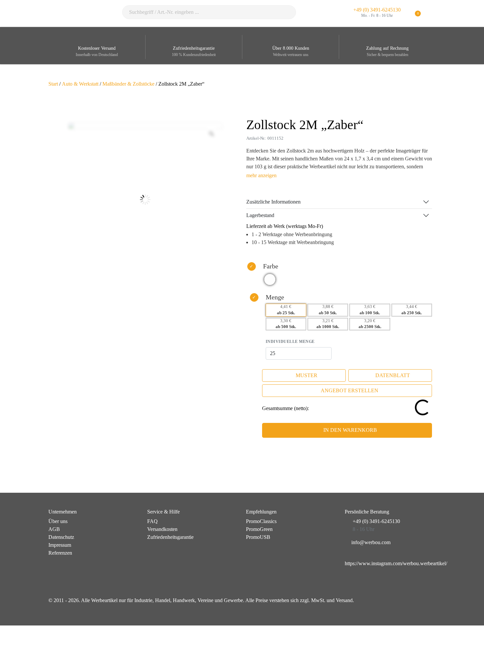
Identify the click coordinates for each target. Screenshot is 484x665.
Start (53, 84)
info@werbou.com (370, 542)
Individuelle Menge (290, 341)
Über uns (57, 521)
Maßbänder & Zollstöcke (128, 84)
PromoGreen (259, 529)
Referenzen (60, 553)
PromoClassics (261, 521)
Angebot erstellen (349, 390)
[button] (431, 13)
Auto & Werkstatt (80, 84)
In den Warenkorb (350, 430)
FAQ (152, 521)
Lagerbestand (260, 215)
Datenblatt (392, 375)
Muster (306, 375)
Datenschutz (61, 537)
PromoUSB (258, 537)
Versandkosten (162, 529)
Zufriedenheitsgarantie (170, 537)
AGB (54, 529)
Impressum (59, 545)
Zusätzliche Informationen (273, 202)
